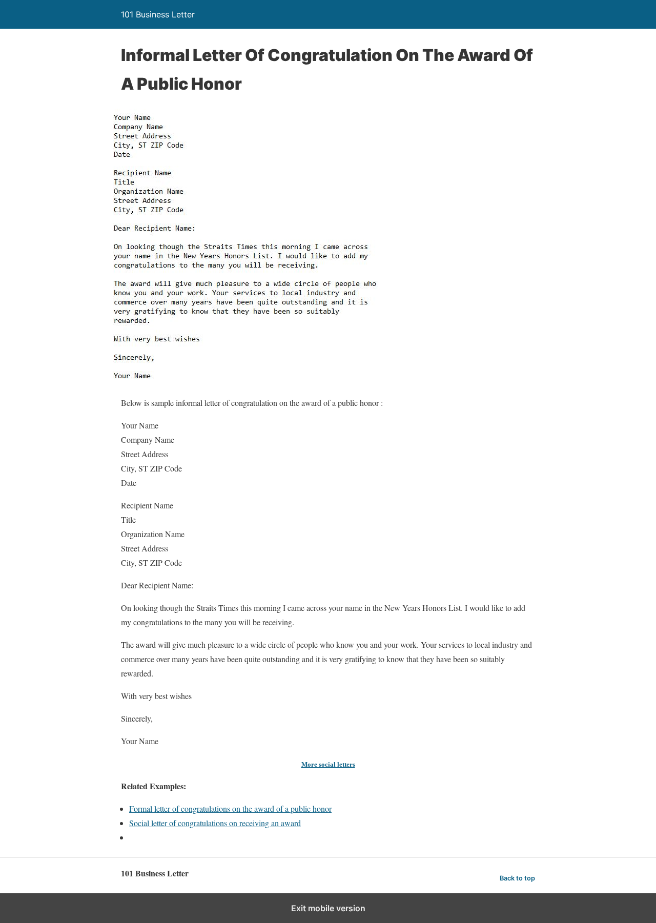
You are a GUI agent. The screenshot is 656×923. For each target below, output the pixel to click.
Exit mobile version (328, 908)
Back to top (517, 878)
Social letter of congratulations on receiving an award (215, 822)
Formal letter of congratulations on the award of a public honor (230, 808)
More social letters (328, 764)
